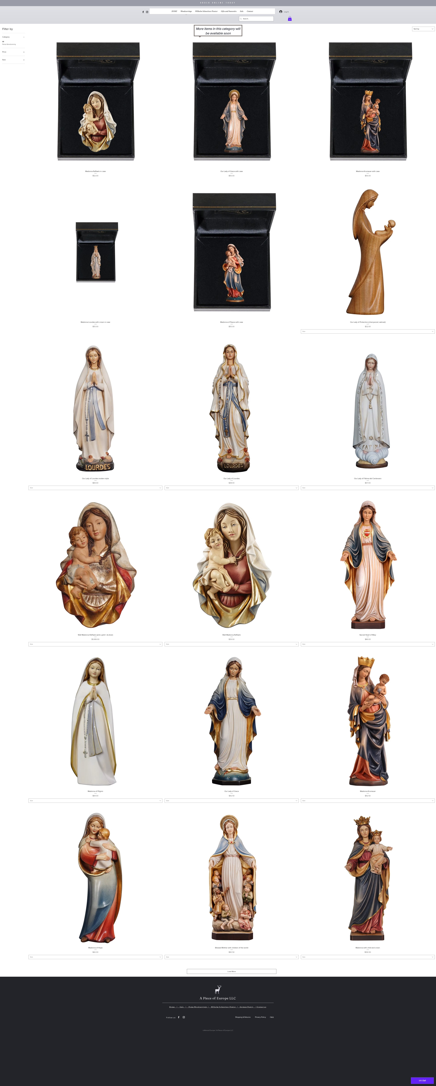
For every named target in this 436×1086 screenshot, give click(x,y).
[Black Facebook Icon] (143, 12)
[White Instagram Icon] (183, 1017)
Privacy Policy (260, 1017)
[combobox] (423, 29)
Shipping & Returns (242, 1017)
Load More (232, 971)
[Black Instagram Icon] (147, 12)
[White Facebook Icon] (178, 1017)
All (3, 41)
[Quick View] (95, 101)
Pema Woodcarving (9, 44)
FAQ (272, 1017)
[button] (290, 18)
